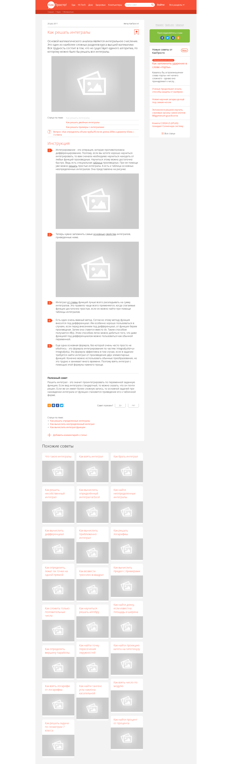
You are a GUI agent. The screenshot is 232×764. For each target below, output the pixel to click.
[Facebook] (162, 38)
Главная (51, 12)
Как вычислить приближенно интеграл (88, 534)
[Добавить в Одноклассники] (49, 405)
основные (99, 234)
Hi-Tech (82, 4)
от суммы (72, 302)
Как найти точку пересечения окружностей (89, 649)
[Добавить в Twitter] (61, 405)
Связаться (180, 24)
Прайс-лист (169, 24)
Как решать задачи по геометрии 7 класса (57, 726)
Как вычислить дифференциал (54, 532)
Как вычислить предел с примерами (127, 569)
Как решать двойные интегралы (82, 122)
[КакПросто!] (57, 4)
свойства (111, 234)
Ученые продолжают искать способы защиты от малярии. (167, 90)
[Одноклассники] (178, 38)
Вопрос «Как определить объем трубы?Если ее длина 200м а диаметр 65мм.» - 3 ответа (94, 133)
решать (73, 165)
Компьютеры (115, 4)
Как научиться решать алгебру (89, 610)
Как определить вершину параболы (57, 650)
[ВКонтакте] (173, 38)
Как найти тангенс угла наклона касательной (90, 689)
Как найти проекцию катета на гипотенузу (127, 647)
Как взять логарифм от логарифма (57, 687)
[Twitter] (167, 38)
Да (120, 405)
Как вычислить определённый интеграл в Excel (89, 493)
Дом (90, 4)
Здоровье (100, 4)
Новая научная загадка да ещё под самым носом (168, 101)
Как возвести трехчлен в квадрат (91, 573)
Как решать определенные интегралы (70, 420)
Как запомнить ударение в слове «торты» (169, 65)
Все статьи (169, 133)
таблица (97, 162)
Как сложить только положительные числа (57, 611)
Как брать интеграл (126, 456)
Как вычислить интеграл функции (67, 427)
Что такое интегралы (58, 456)
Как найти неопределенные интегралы (124, 493)
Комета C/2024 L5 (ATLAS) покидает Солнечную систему (167, 125)
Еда (73, 4)
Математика (68, 12)
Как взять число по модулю (125, 684)
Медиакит (160, 24)
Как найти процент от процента (125, 721)
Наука (58, 12)
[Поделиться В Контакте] (53, 405)
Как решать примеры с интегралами (85, 127)
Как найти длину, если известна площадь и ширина (126, 608)
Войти (160, 4)
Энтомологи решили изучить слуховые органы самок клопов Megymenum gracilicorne (168, 112)
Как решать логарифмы (121, 532)
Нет (133, 405)
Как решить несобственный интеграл (55, 493)
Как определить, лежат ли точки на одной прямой (56, 571)
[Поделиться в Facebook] (57, 405)
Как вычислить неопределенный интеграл (72, 424)
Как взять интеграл (91, 456)
